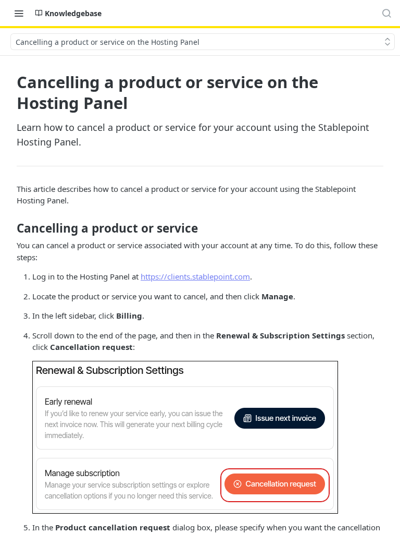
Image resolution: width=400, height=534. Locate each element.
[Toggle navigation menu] (18, 13)
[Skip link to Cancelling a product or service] (9, 228)
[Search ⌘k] (386, 13)
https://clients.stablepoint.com (195, 276)
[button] (185, 436)
